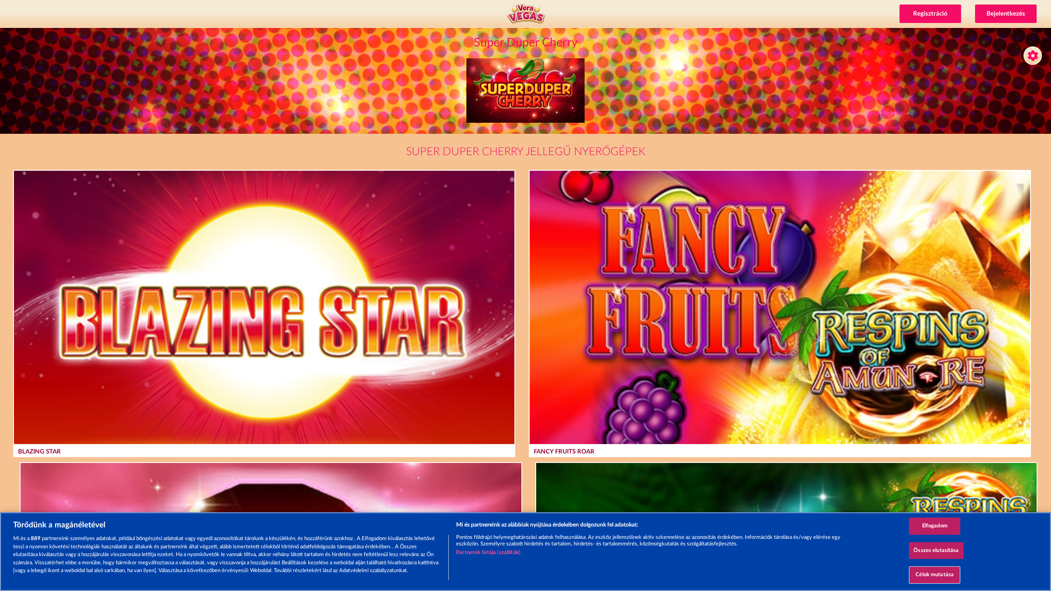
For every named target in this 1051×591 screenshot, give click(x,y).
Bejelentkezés (1006, 14)
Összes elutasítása (936, 550)
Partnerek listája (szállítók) (488, 552)
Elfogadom (935, 526)
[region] (525, 551)
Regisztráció (930, 14)
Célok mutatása (935, 574)
